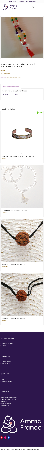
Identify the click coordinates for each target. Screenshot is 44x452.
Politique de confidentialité (32, 449)
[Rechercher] (32, 7)
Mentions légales (7, 381)
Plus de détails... (7, 363)
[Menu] (37, 7)
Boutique (21, 1)
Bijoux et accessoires (12, 77)
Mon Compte (12, 1)
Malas (19, 77)
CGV (3, 379)
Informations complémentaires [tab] (11, 86)
